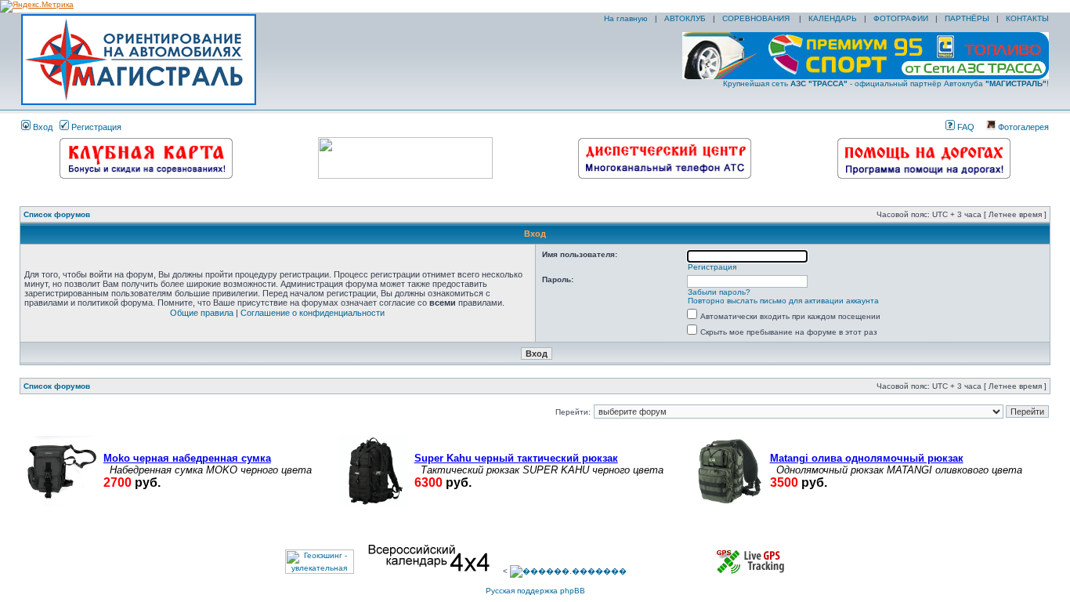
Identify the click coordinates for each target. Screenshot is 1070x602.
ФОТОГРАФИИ (900, 18)
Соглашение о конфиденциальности (312, 312)
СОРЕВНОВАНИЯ (757, 18)
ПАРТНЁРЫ (967, 18)
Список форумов (56, 214)
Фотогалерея (1022, 127)
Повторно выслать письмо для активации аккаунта (783, 300)
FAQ (964, 127)
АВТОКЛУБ (685, 18)
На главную (625, 18)
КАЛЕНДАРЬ (832, 18)
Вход (41, 127)
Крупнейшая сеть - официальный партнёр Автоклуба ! (886, 83)
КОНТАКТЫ (1027, 18)
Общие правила (201, 312)
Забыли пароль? (719, 292)
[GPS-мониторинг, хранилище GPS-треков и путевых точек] (751, 571)
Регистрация (95, 127)
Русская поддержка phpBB (535, 590)
